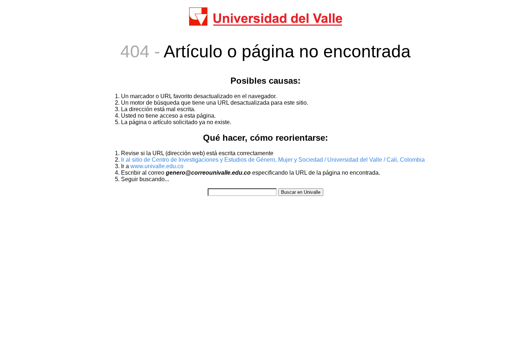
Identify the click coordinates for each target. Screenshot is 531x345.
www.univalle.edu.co (157, 166)
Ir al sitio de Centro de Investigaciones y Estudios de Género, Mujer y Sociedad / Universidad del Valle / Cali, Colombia (273, 160)
